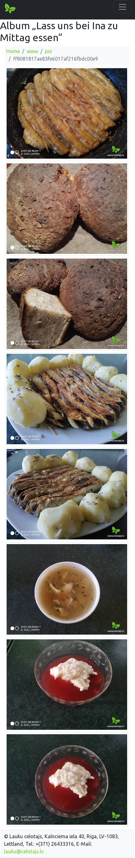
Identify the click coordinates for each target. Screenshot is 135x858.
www (32, 51)
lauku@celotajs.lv (24, 851)
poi (48, 51)
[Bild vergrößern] (67, 113)
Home (13, 51)
